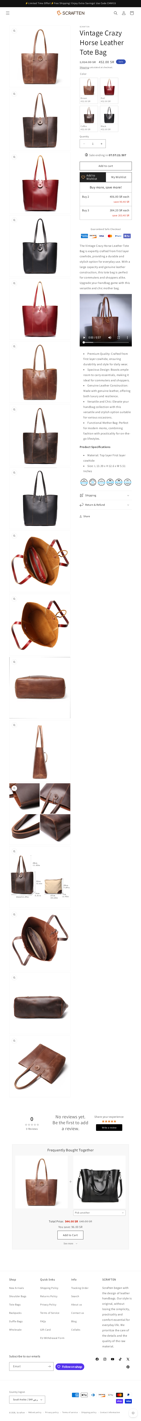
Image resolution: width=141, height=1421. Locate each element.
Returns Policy (48, 1296)
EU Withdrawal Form (52, 1338)
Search (75, 1296)
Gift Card (45, 1329)
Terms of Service (49, 1313)
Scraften (21, 1412)
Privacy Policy (48, 1304)
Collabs (75, 1329)
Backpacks (15, 1313)
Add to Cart (70, 1235)
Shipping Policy (49, 1288)
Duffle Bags (16, 1321)
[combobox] (99, 1213)
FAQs (43, 1321)
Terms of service (70, 1412)
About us (76, 1304)
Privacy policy (52, 1412)
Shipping (84, 67)
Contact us (77, 1313)
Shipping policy (89, 1412)
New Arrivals (16, 1288)
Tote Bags (15, 1304)
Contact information (110, 1412)
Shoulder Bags (17, 1296)
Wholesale (15, 1329)
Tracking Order (79, 1288)
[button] (8, 13)
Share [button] (86, 516)
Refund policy (34, 1412)
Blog (74, 1321)
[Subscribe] (49, 1366)
